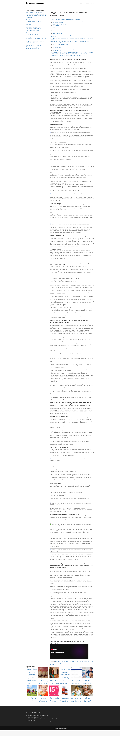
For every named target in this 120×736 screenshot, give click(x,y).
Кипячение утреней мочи (58, 22)
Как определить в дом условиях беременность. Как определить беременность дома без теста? (33, 47)
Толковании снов (56, 50)
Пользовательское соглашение (40, 715)
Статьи (92, 3)
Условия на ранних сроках (81, 661)
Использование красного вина (59, 24)
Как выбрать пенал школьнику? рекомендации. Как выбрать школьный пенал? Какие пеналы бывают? (35, 28)
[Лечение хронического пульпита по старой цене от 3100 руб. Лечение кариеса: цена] (43, 677)
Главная (81, 3)
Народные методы (59, 661)
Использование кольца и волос (60, 46)
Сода (53, 27)
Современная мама (35, 3)
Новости (87, 3)
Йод (53, 30)
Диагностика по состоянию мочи (60, 44)
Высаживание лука (56, 47)
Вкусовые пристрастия (76, 663)
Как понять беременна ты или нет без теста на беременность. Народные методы (70, 21)
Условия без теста (86, 663)
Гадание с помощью (69, 661)
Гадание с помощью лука (58, 32)
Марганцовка (55, 25)
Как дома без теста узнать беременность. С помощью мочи (65, 19)
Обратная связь (31, 720)
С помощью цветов (57, 33)
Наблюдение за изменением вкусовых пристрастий (64, 49)
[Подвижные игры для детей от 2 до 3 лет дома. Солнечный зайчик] (54, 695)
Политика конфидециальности (35, 717)
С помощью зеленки (57, 28)
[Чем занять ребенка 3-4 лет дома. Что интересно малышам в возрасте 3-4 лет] (43, 695)
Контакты (30, 715)
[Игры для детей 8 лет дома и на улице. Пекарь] (32, 695)
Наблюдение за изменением (63, 663)
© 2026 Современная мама (34, 712)
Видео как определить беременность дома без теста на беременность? (68, 55)
